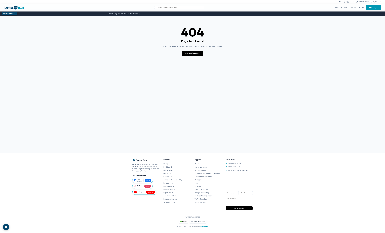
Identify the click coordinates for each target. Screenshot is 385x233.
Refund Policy (168, 186)
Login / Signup (373, 7)
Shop (196, 183)
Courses (198, 180)
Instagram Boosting (202, 193)
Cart (362, 7)
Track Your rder (200, 202)
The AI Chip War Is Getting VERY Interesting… (101, 14)
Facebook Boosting (202, 189)
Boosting (353, 7)
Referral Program (169, 189)
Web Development (201, 170)
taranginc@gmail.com (347, 2)
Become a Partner (170, 199)
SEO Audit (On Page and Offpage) (207, 173)
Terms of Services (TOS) (172, 180)
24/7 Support (377, 2)
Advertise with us (169, 196)
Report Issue (168, 193)
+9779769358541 (363, 2)
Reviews (198, 186)
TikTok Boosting (201, 199)
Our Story (167, 173)
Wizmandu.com (169, 202)
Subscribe (150, 192)
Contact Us (167, 177)
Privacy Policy (168, 183)
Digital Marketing (201, 167)
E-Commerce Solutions (203, 177)
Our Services (168, 170)
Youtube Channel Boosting (204, 196)
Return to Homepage (192, 53)
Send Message (239, 208)
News (197, 164)
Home (336, 7)
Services (344, 7)
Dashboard (167, 167)
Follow (148, 180)
